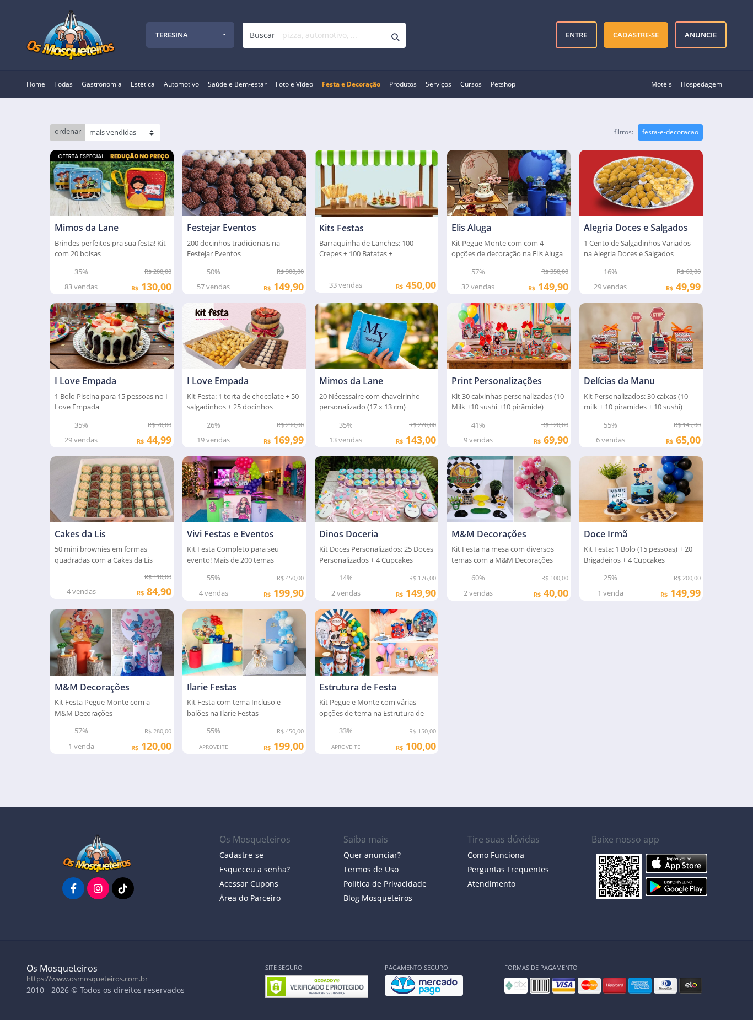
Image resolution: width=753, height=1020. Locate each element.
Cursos (471, 84)
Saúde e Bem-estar (237, 84)
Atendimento (491, 883)
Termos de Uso (371, 869)
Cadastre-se (241, 855)
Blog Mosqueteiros (377, 898)
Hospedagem (701, 84)
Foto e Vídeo (294, 84)
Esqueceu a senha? (254, 869)
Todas (63, 84)
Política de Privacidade (385, 883)
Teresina (171, 35)
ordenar (68, 131)
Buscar (262, 35)
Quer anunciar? (372, 855)
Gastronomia (102, 84)
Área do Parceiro (250, 898)
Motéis (661, 84)
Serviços (438, 84)
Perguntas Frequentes (508, 869)
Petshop (503, 84)
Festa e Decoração (351, 84)
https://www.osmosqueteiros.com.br (87, 979)
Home (35, 84)
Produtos (403, 84)
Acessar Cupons (248, 883)
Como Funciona (495, 855)
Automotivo (181, 84)
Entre (575, 34)
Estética (143, 84)
